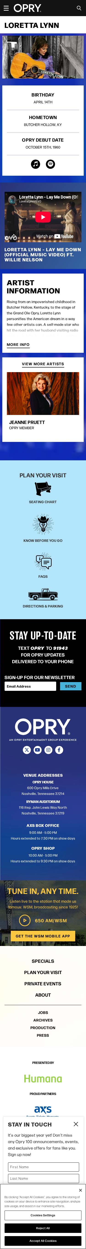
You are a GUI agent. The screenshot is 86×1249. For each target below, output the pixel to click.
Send (70, 686)
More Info (18, 345)
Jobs (43, 1012)
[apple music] (35, 164)
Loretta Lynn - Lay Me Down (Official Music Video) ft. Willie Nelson (43, 254)
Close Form (75, 1124)
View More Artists (43, 364)
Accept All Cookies (43, 1241)
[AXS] (43, 1112)
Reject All (43, 1228)
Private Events (43, 983)
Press (43, 1035)
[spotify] (50, 164)
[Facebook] (59, 750)
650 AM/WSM (51, 920)
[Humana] (43, 1079)
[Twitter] (27, 750)
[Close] (80, 1190)
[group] (43, 404)
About (43, 994)
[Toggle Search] (79, 8)
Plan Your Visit (43, 972)
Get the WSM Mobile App (43, 936)
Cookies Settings (43, 1215)
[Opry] (27, 8)
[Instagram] (48, 750)
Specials (43, 960)
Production (43, 1027)
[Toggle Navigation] (8, 8)
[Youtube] (38, 750)
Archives (43, 1020)
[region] (43, 1216)
